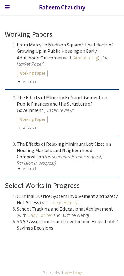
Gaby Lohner (39, 215)
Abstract (29, 81)
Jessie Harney (64, 202)
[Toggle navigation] (7, 7)
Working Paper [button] (32, 73)
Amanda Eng (85, 57)
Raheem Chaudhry (62, 7)
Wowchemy (73, 272)
